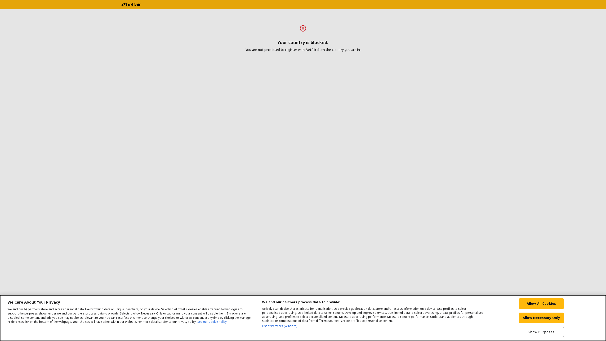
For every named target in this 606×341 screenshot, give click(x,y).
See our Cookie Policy (212, 322)
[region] (303, 318)
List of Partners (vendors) (279, 326)
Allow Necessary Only (541, 317)
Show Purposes (541, 332)
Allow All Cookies (541, 303)
